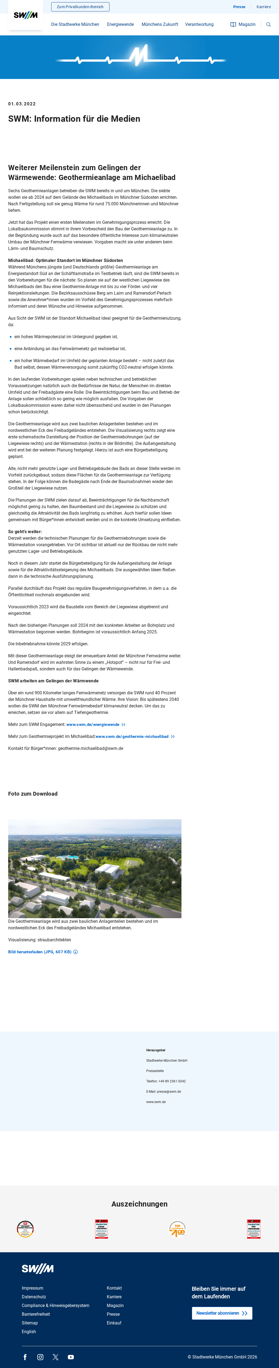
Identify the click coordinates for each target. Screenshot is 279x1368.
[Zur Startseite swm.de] (25, 15)
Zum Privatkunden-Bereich (80, 7)
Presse (239, 7)
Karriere (264, 7)
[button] (268, 24)
